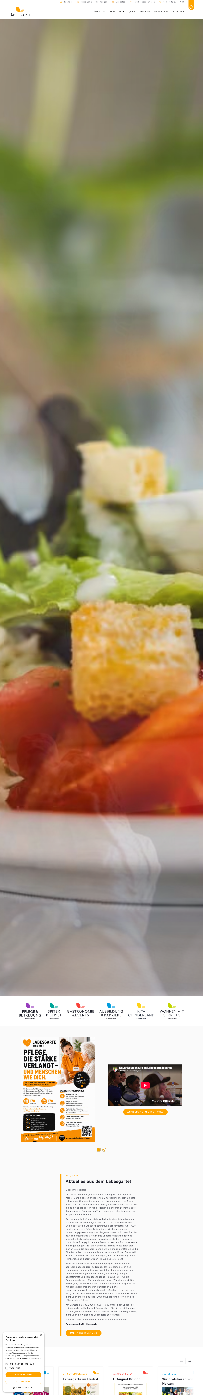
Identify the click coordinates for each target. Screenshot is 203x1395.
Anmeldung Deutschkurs (145, 1112)
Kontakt (178, 11)
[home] (20, 11)
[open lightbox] (58, 1089)
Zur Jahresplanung (83, 1333)
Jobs (132, 11)
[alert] (23, 1362)
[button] (117, 11)
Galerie (145, 11)
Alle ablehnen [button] (23, 1381)
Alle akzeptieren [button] (23, 1374)
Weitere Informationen (31, 1358)
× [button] (41, 1335)
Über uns (100, 11)
